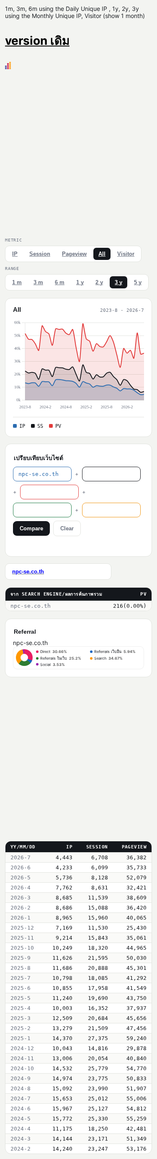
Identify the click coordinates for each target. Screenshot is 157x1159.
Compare (31, 528)
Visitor (125, 254)
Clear (67, 528)
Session (39, 254)
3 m (38, 282)
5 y (138, 282)
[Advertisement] (78, 151)
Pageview (74, 254)
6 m (59, 282)
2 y (99, 282)
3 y (118, 282)
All (102, 254)
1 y (80, 282)
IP (15, 254)
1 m (17, 282)
